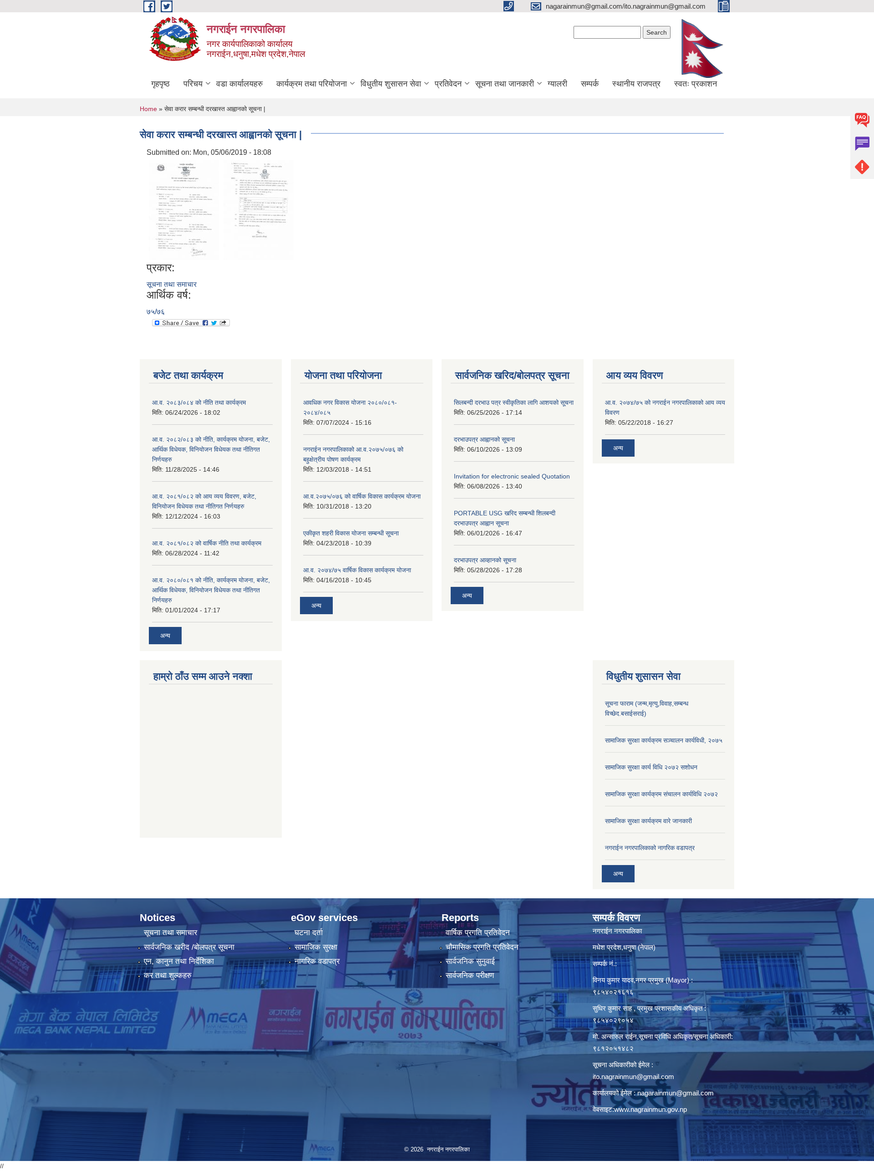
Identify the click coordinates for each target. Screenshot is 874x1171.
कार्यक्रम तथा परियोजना (311, 83)
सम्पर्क (590, 83)
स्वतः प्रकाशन (695, 83)
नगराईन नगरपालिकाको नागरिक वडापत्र (650, 847)
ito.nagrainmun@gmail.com (633, 1076)
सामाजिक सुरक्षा (316, 947)
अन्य (165, 635)
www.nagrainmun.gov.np (650, 1109)
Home (148, 108)
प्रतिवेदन (448, 83)
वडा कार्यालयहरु (239, 83)
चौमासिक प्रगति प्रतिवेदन (482, 947)
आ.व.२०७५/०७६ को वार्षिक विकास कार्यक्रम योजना (362, 496)
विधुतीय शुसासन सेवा (391, 83)
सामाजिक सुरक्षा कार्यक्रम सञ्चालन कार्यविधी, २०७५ (663, 740)
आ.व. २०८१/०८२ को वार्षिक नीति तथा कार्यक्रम (206, 543)
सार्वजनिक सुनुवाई (470, 961)
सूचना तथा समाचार (172, 284)
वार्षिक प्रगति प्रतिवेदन (478, 932)
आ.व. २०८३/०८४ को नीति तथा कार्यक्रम (199, 402)
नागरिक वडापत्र (317, 961)
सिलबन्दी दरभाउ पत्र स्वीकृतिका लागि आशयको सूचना (514, 402)
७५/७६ (156, 312)
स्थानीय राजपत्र (636, 83)
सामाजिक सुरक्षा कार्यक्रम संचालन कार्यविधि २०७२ (661, 794)
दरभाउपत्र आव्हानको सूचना (485, 560)
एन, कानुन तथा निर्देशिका (179, 961)
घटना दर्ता (309, 932)
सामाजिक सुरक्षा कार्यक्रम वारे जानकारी (648, 821)
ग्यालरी (557, 83)
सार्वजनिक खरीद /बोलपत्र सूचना (189, 947)
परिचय (193, 83)
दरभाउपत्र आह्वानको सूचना (484, 439)
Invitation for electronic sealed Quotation (512, 476)
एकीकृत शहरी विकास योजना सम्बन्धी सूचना (351, 533)
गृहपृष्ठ (160, 83)
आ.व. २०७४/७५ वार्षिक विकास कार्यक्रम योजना (357, 570)
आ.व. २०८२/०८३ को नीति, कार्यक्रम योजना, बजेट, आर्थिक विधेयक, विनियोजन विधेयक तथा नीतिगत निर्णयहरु (211, 449)
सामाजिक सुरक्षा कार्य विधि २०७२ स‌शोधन (651, 767)
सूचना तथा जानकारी (504, 83)
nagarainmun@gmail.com (675, 1093)
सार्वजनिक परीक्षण (470, 975)
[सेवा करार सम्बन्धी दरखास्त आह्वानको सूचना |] (184, 209)
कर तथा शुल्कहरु (168, 975)
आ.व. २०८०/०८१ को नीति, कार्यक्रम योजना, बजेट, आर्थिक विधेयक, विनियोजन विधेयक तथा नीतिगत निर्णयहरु (211, 590)
